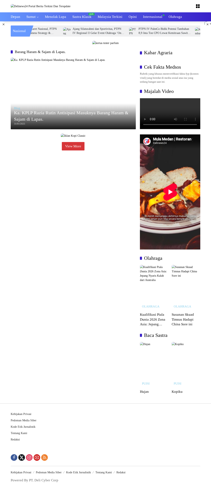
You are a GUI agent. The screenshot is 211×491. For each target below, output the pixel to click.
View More (73, 146)
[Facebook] (14, 457)
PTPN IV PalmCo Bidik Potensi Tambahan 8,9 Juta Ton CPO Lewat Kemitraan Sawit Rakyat (156, 31)
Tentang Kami (19, 433)
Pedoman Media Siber (23, 420)
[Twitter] (21, 457)
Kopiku (177, 392)
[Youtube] (37, 457)
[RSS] (44, 457)
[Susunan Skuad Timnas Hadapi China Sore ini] (186, 287)
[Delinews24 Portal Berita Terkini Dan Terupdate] (40, 6)
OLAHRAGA (150, 306)
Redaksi (15, 439)
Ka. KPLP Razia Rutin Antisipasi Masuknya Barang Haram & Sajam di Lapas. (71, 116)
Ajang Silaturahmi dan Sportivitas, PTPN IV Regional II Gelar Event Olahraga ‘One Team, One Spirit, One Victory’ (90, 31)
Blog (17, 108)
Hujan (144, 392)
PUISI (146, 383)
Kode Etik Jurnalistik (23, 426)
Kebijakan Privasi (21, 414)
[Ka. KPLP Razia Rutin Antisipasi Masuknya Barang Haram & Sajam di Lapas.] (73, 93)
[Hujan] (154, 364)
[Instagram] (29, 457)
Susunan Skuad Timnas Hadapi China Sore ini (183, 319)
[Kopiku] (186, 364)
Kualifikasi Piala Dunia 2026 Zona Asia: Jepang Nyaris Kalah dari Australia (153, 320)
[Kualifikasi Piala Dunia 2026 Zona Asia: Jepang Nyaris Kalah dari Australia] (154, 287)
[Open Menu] (197, 6)
